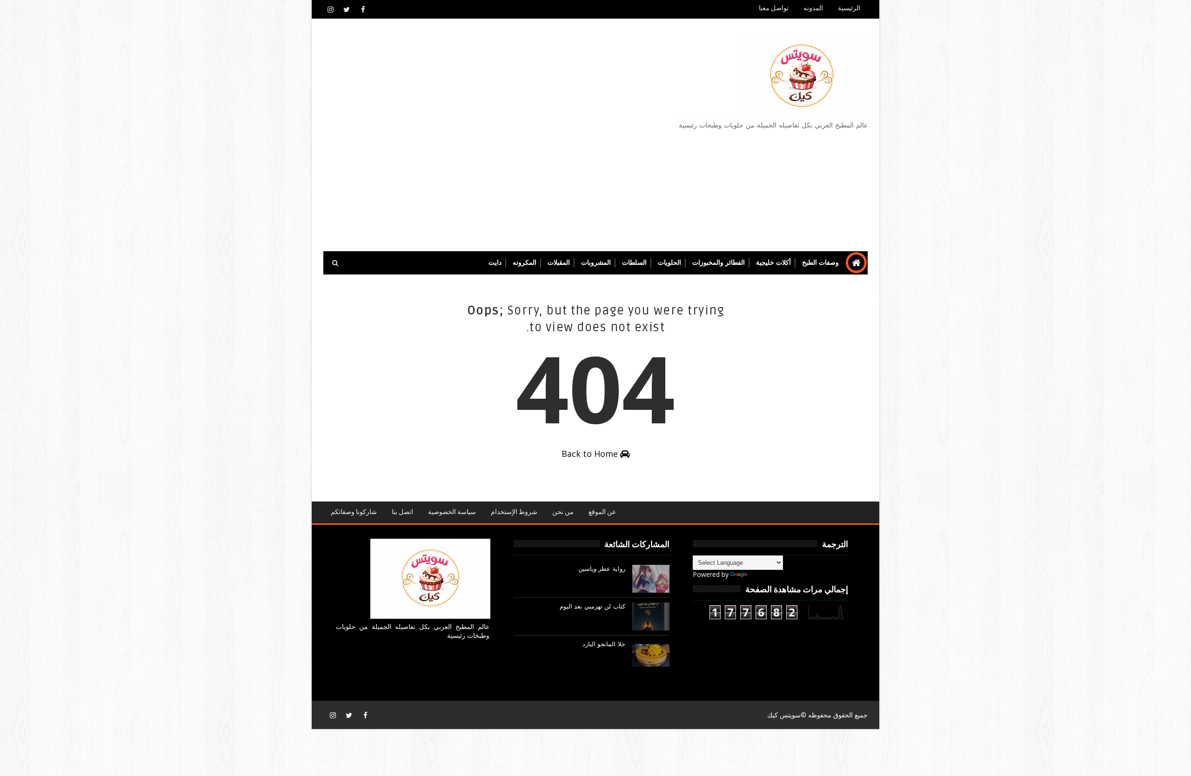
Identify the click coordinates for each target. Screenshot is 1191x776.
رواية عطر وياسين (601, 569)
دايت (495, 263)
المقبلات (559, 263)
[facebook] (363, 9)
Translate (763, 574)
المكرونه (524, 263)
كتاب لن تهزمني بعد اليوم (592, 606)
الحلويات (669, 263)
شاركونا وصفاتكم (354, 512)
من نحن (563, 512)
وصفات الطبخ (820, 263)
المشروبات (596, 263)
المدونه (813, 8)
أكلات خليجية (773, 263)
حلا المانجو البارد (603, 644)
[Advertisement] (493, 135)
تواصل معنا (774, 8)
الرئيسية (849, 8)
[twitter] (347, 9)
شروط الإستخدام (514, 512)
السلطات (634, 263)
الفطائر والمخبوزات (718, 263)
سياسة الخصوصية (452, 512)
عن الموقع (602, 512)
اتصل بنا (402, 512)
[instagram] (330, 9)
